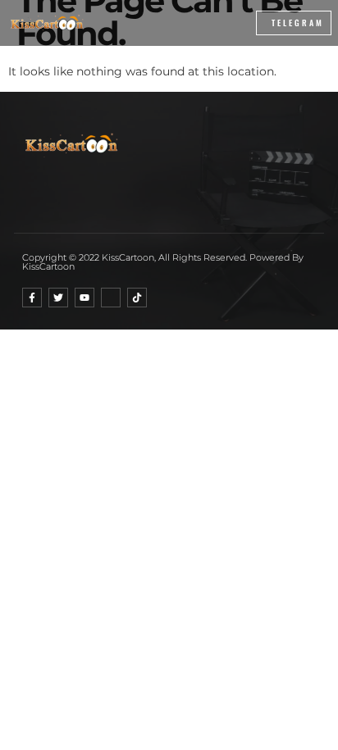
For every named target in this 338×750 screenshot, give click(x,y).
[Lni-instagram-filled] (111, 297)
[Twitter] (58, 297)
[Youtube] (84, 297)
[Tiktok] (137, 297)
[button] (206, 23)
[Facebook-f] (32, 297)
